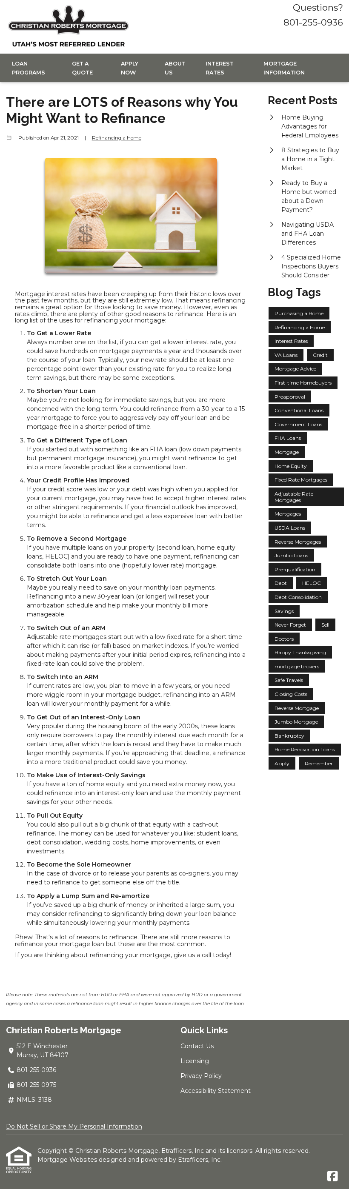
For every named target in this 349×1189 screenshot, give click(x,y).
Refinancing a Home (116, 138)
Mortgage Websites (68, 1159)
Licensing (194, 1061)
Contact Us (197, 1046)
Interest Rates (220, 68)
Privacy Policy (201, 1076)
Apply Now (129, 68)
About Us (175, 68)
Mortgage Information (284, 68)
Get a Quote (82, 68)
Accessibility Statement (215, 1091)
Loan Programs (28, 68)
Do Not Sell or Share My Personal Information (74, 1126)
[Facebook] (332, 1176)
